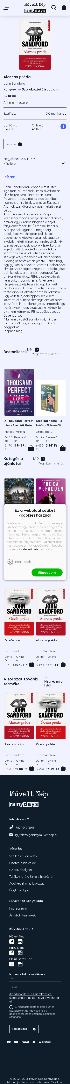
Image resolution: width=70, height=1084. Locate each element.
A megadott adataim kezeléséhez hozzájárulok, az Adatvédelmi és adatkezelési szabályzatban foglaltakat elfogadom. (32, 1011)
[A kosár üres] (64, 7)
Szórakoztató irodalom (40, 89)
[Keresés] (53, 7)
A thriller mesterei (16, 102)
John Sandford (14, 83)
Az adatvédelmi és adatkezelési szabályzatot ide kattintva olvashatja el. (34, 997)
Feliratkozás (19, 1028)
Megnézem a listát (45, 354)
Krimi (12, 96)
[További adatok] (63, 163)
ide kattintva (31, 549)
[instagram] (20, 941)
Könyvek (10, 89)
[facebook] (11, 941)
